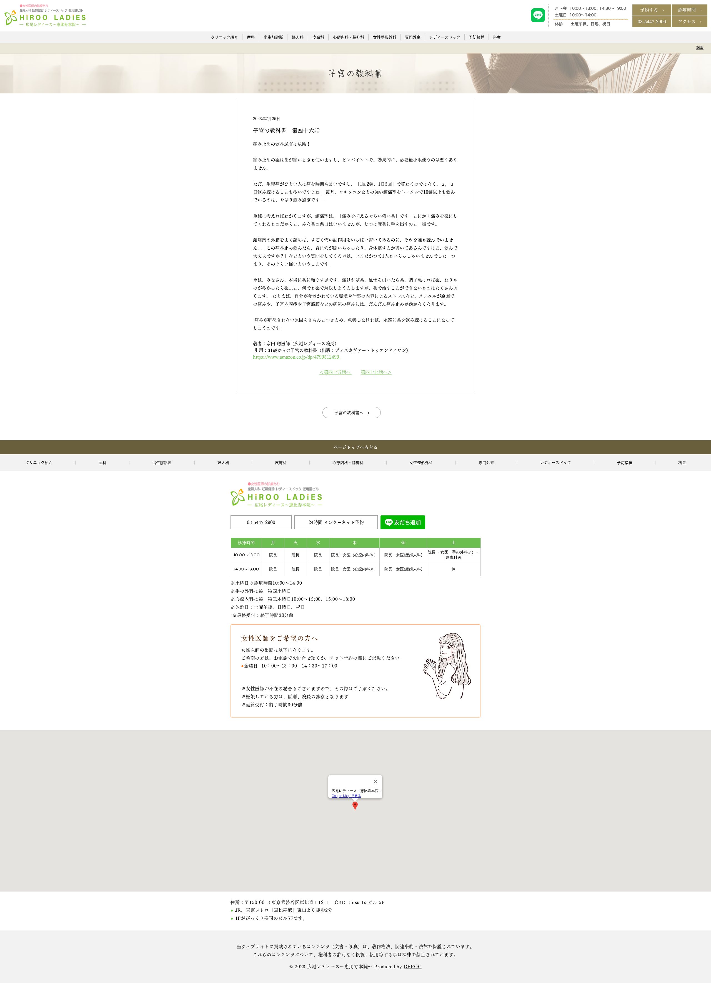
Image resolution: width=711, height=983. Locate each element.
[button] (224, 37)
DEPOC (413, 966)
